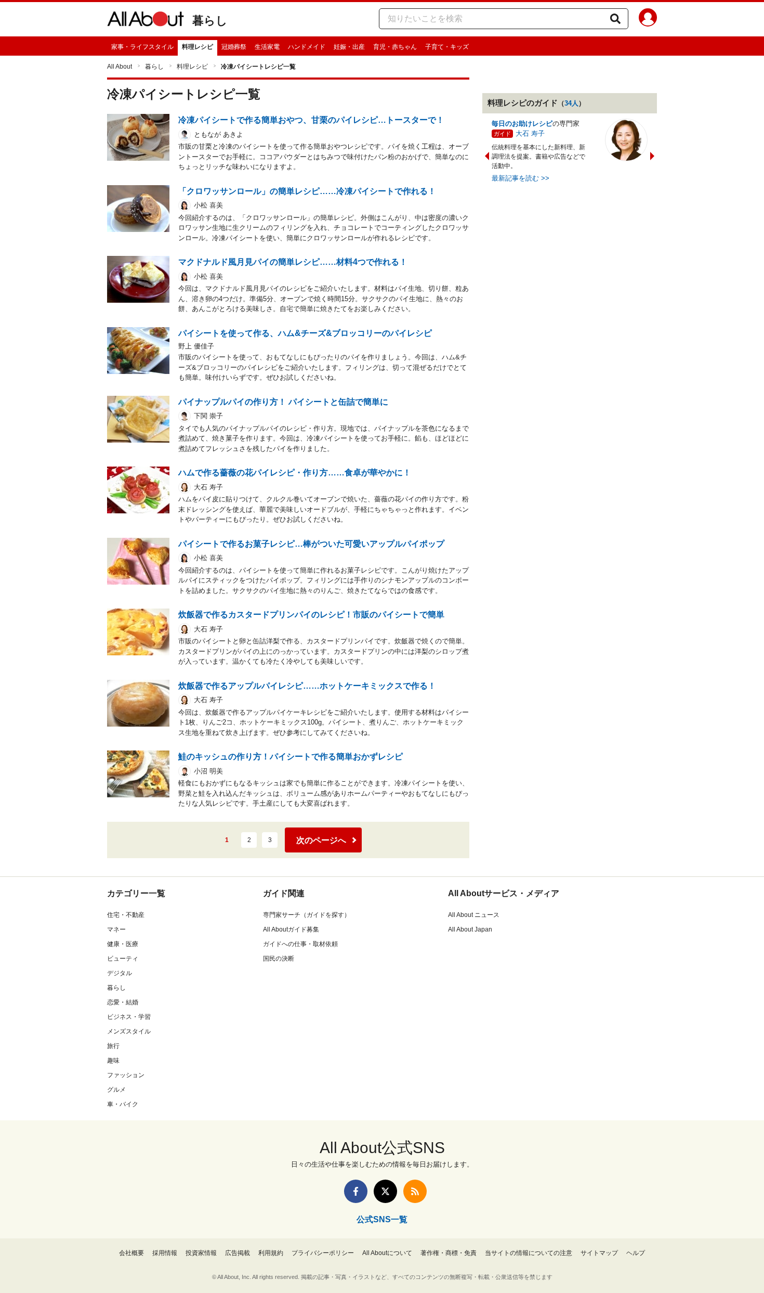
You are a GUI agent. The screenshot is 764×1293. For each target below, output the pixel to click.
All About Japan (470, 929)
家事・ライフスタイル (142, 46)
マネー (116, 929)
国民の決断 (278, 958)
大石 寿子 (530, 133)
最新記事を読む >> (520, 178)
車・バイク (122, 1104)
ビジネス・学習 (129, 1016)
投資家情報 (201, 1253)
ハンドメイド (306, 46)
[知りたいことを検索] (615, 18)
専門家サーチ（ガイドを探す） (306, 915)
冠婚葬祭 (233, 46)
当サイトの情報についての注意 (528, 1253)
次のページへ (321, 840)
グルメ (116, 1089)
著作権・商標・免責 (448, 1253)
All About (119, 66)
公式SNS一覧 (382, 1219)
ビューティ (122, 958)
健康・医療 (122, 944)
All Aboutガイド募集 (291, 929)
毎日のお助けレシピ (522, 123)
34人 (571, 103)
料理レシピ (197, 46)
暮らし (210, 20)
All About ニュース (473, 915)
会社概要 (131, 1253)
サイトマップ (599, 1253)
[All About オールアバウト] (145, 20)
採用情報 (164, 1253)
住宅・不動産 (125, 915)
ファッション (125, 1075)
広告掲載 (237, 1253)
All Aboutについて (387, 1253)
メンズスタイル (129, 1031)
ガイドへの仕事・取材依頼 (300, 944)
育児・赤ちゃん (395, 46)
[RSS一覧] (415, 1191)
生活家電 (267, 46)
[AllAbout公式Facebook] (355, 1191)
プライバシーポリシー (323, 1253)
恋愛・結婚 (122, 1002)
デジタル (119, 973)
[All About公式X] (385, 1191)
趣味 (113, 1060)
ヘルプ (635, 1253)
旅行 (113, 1046)
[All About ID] (648, 19)
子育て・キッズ (447, 46)
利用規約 (270, 1253)
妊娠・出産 (349, 46)
